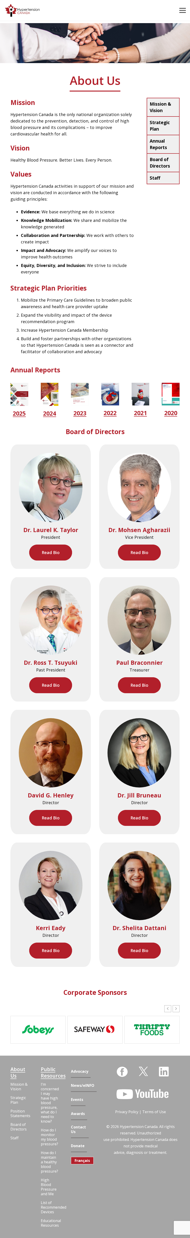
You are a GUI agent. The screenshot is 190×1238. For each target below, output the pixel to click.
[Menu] (182, 10)
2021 (140, 413)
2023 (79, 413)
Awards (78, 1113)
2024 (49, 413)
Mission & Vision (160, 107)
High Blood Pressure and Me (49, 1187)
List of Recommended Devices (50, 1207)
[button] (176, 1008)
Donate (78, 1145)
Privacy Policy (126, 1111)
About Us (17, 1072)
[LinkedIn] (164, 1071)
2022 (110, 413)
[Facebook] (122, 1072)
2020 (170, 413)
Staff (155, 178)
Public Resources (50, 1072)
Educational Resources (50, 1223)
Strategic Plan (160, 126)
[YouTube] (142, 1094)
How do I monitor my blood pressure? (49, 1137)
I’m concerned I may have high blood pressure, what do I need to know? (50, 1103)
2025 (19, 413)
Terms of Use (154, 1111)
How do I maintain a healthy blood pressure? (49, 1162)
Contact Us (78, 1129)
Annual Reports (158, 144)
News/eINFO (82, 1085)
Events (77, 1099)
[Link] (22, 10)
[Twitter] (143, 1071)
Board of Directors (160, 162)
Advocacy (79, 1071)
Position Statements (19, 1113)
